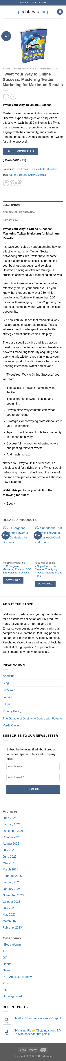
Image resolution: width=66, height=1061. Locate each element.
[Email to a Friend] (13, 183)
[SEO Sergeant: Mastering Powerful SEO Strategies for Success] (17, 543)
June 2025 (9, 856)
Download (13, 580)
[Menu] (5, 11)
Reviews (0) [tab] (10, 219)
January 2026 (12, 824)
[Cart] (60, 12)
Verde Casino (12, 725)
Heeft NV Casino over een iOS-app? (37, 1018)
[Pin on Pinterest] (19, 183)
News (6, 970)
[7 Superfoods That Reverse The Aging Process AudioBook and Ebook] (49, 543)
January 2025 (12, 882)
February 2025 (12, 875)
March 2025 (10, 869)
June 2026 (9, 818)
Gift (5, 957)
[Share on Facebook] (6, 183)
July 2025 (9, 850)
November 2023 (13, 895)
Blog (6, 683)
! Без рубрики (12, 944)
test (5, 989)
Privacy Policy (12, 711)
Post (6, 983)
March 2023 (10, 921)
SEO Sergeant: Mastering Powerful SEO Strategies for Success (17, 569)
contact (7, 697)
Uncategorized (12, 996)
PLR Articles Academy (17, 976)
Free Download (20, 151)
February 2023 (12, 927)
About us (8, 676)
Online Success (17, 175)
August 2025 (11, 843)
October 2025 (11, 837)
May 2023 (9, 914)
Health (7, 964)
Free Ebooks (49, 68)
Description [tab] (11, 205)
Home (6, 68)
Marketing (52, 169)
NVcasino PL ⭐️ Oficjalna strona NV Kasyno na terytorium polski (37, 1032)
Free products (25, 68)
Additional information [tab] (19, 212)
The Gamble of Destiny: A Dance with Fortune (32, 718)
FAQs (6, 704)
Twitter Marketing (37, 175)
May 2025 (9, 863)
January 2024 (12, 888)
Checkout (9, 690)
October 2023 (11, 901)
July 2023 (9, 908)
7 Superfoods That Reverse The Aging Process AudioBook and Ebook (48, 571)
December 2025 (13, 830)
